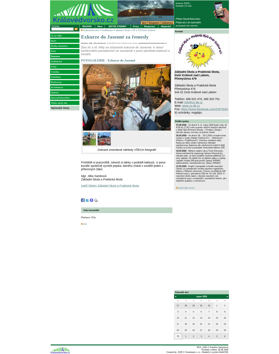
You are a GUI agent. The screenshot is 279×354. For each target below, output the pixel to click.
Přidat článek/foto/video (188, 18)
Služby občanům (59, 46)
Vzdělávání (56, 61)
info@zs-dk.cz (193, 102)
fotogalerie (154, 23)
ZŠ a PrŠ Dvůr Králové (143, 30)
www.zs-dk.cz (191, 105)
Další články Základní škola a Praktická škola (110, 185)
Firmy (54, 66)
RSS (199, 347)
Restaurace (149, 26)
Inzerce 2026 (182, 3)
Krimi (53, 51)
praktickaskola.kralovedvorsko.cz (153, 43)
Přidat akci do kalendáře (188, 22)
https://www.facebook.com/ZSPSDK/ (204, 109)
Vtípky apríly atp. (59, 103)
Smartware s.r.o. (193, 352)
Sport (53, 40)
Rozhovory (56, 82)
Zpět (85, 224)
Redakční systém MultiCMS (215, 352)
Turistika (55, 72)
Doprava (55, 56)
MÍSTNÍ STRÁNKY (118, 26)
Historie (54, 92)
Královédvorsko (91, 30)
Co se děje (56, 35)
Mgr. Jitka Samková (97, 43)
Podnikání (56, 77)
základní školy (122, 30)
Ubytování (166, 26)
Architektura (57, 87)
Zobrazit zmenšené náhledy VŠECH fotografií (127, 149)
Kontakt (179, 6)
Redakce (84, 43)
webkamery (167, 23)
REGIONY (87, 26)
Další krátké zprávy (186, 188)
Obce (99, 26)
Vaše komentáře (91, 210)
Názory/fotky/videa (60, 97)
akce (144, 23)
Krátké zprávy (182, 121)
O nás (188, 6)
